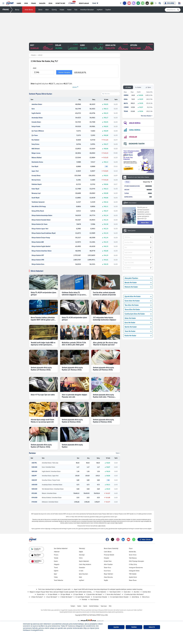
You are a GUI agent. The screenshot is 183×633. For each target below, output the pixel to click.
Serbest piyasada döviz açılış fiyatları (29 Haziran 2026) (41, 446)
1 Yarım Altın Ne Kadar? (113, 594)
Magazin (56, 564)
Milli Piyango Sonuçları (136, 561)
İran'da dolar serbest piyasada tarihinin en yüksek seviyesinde (104, 293)
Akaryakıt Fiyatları (131, 278)
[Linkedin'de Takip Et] (123, 539)
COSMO (126, 107)
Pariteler (32, 453)
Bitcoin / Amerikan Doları (49, 493)
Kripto (62, 9)
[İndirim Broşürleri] (133, 3)
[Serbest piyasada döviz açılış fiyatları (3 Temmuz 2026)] (105, 409)
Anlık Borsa (29, 9)
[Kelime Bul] (142, 3)
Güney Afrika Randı (38, 211)
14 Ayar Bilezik (52, 594)
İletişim (73, 606)
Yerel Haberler (58, 580)
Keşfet (106, 580)
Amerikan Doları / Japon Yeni (50, 476)
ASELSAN (126, 189)
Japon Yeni (35, 171)
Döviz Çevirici (131, 230)
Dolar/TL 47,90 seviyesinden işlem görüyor (74, 318)
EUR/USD (34, 467)
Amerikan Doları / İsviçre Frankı (51, 480)
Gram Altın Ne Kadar (132, 301)
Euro (33, 109)
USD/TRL (34, 463)
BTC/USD (34, 493)
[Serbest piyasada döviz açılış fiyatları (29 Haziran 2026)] (43, 434)
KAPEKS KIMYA (128, 197)
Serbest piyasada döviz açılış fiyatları (72, 446)
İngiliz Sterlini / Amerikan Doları (51, 471)
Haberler (57, 552)
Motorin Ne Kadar (131, 287)
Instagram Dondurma (136, 567)
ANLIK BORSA (134, 123)
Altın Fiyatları (108, 564)
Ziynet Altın (40, 594)
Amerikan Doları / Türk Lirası (50, 463)
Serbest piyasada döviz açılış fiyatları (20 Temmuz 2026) (103, 368)
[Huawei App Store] (36, 561)
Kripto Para (107, 561)
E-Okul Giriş (133, 564)
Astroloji (82, 555)
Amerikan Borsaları (87, 9)
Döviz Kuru (145, 597)
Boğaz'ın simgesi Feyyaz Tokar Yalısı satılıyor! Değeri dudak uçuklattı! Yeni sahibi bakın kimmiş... (61, 592)
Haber (69, 9)
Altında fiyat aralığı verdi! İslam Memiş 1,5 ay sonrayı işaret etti (42, 420)
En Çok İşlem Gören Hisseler (119, 597)
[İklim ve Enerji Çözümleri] (151, 3)
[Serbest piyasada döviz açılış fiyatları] (74, 434)
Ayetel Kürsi (133, 577)
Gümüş (54, 9)
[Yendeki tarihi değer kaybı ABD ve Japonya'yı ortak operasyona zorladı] (43, 332)
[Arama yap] (159, 3)
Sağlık (81, 552)
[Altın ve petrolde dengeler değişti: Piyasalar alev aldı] (74, 384)
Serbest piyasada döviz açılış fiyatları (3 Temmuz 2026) (103, 420)
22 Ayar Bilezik (78, 594)
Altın (47, 9)
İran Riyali (35, 166)
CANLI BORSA (134, 130)
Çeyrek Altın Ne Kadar (133, 296)
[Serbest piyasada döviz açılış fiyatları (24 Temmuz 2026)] (43, 357)
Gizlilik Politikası (93, 606)
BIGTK (126, 103)
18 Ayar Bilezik (65, 594)
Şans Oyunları (83, 574)
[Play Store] (36, 549)
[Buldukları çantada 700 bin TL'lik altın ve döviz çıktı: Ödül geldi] (74, 332)
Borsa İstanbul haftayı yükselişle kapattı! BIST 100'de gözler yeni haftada (43, 318)
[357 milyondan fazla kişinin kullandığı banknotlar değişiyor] (105, 307)
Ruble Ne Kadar (130, 335)
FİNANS (6, 9)
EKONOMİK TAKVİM (136, 143)
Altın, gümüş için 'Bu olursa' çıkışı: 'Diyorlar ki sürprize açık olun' (105, 343)
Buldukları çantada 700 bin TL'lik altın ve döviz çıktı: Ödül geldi (74, 343)
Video (56, 577)
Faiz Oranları (94, 599)
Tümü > (118, 453)
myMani (100, 9)
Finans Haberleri (101, 592)
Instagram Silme (134, 571)
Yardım (79, 606)
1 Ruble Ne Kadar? (66, 597)
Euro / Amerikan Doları (48, 467)
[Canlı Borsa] (146, 3)
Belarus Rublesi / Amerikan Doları (51, 497)
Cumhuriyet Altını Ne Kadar (135, 314)
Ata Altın (136, 592)
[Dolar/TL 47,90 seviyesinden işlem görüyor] (74, 307)
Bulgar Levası (36, 153)
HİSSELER (133, 137)
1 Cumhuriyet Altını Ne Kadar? (134, 594)
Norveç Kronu (36, 180)
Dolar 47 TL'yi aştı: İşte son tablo (43, 395)
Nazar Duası (133, 580)
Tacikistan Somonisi (38, 202)
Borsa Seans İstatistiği (111, 548)
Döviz (40, 9)
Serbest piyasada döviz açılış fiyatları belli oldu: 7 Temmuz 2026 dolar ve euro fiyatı (103, 396)
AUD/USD (34, 484)
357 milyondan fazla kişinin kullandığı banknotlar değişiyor (104, 318)
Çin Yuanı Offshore (38, 131)
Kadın (56, 561)
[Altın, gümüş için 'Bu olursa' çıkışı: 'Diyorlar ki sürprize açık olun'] (105, 332)
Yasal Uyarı (104, 606)
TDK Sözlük (132, 574)
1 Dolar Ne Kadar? (37, 597)
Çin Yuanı (35, 135)
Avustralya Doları (37, 118)
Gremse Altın (147, 592)
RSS (110, 606)
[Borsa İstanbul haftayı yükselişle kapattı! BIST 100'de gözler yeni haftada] (43, 307)
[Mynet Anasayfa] (10, 2)
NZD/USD (34, 489)
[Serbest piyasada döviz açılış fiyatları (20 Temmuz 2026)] (105, 357)
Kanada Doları (36, 122)
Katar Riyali (35, 189)
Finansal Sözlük (109, 555)
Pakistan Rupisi (37, 184)
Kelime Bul (132, 552)
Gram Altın (127, 592)
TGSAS (126, 111)
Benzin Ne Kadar (131, 282)
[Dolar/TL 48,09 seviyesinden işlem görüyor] (43, 282)
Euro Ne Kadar (130, 322)
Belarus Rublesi (37, 157)
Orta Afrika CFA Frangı (39, 206)
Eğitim (56, 571)
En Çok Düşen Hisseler (83, 597)
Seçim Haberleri (84, 561)
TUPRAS (126, 193)
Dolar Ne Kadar (130, 318)
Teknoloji (82, 548)
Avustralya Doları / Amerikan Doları (52, 484)
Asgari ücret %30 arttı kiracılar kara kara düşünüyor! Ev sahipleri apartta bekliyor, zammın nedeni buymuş (108, 589)
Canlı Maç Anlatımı (85, 564)
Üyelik (85, 606)
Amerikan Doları (37, 104)
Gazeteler (82, 567)
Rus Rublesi (35, 140)
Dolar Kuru (107, 567)
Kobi (80, 577)
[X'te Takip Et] (112, 539)
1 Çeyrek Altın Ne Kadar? (94, 594)
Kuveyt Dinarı (36, 175)
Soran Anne (132, 555)
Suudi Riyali (35, 198)
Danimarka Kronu (37, 162)
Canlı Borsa (107, 552)
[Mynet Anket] (128, 3)
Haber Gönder (146, 539)
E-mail (81, 571)
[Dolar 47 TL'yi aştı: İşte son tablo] (43, 384)
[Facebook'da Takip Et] (107, 539)
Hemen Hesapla (64, 72)
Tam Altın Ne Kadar (132, 305)
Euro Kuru (107, 571)
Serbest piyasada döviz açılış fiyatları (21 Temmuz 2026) (72, 368)
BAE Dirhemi (36, 149)
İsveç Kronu (35, 144)
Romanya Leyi (36, 193)
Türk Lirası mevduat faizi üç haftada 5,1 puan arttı (54, 589)
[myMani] (72, 3)
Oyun (130, 548)
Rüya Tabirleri (108, 574)
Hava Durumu (108, 577)
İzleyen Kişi (146, 182)
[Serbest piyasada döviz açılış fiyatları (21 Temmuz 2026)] (74, 357)
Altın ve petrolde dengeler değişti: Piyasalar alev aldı (74, 396)
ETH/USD (34, 502)
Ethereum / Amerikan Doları (50, 502)
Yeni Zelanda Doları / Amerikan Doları (53, 489)
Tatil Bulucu (133, 558)
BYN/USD (34, 497)
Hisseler (106, 558)
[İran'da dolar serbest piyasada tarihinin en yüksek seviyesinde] (105, 282)
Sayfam (108, 9)
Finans (56, 555)
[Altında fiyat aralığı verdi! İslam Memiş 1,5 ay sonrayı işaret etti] (43, 409)
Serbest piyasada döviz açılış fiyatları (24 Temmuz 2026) (41, 368)
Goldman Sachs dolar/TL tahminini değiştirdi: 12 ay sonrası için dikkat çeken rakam (74, 293)
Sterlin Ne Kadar (131, 327)
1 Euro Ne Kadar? (51, 597)
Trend (56, 567)
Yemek (56, 558)
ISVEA (125, 99)
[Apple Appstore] (36, 555)
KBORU (126, 95)
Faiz (75, 9)
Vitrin (81, 558)
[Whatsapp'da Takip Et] (133, 539)
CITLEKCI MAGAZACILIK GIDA (132, 186)
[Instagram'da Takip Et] (117, 539)
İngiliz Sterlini (36, 113)
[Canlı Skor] (137, 3)
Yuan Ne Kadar (130, 331)
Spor (55, 574)
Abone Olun (145, 223)
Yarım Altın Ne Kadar (132, 309)
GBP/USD (34, 471)
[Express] (124, 3)
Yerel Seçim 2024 (115, 592)
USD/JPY (34, 476)
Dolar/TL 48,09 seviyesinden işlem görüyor (43, 293)
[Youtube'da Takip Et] (128, 539)
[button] (3, 3)
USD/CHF (34, 480)
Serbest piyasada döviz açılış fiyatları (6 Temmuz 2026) (72, 420)
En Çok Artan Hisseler (100, 597)
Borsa (17, 9)
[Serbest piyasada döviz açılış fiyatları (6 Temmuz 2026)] (74, 409)
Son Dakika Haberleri (61, 548)
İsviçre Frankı (36, 126)
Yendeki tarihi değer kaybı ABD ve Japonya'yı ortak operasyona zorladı (43, 343)
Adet (34, 68)
